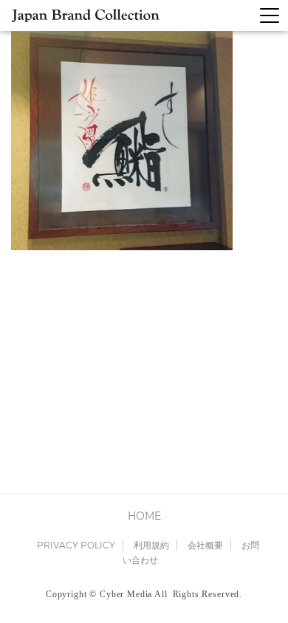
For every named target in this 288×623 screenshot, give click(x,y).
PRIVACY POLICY (76, 545)
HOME (144, 516)
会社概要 (205, 545)
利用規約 (151, 545)
